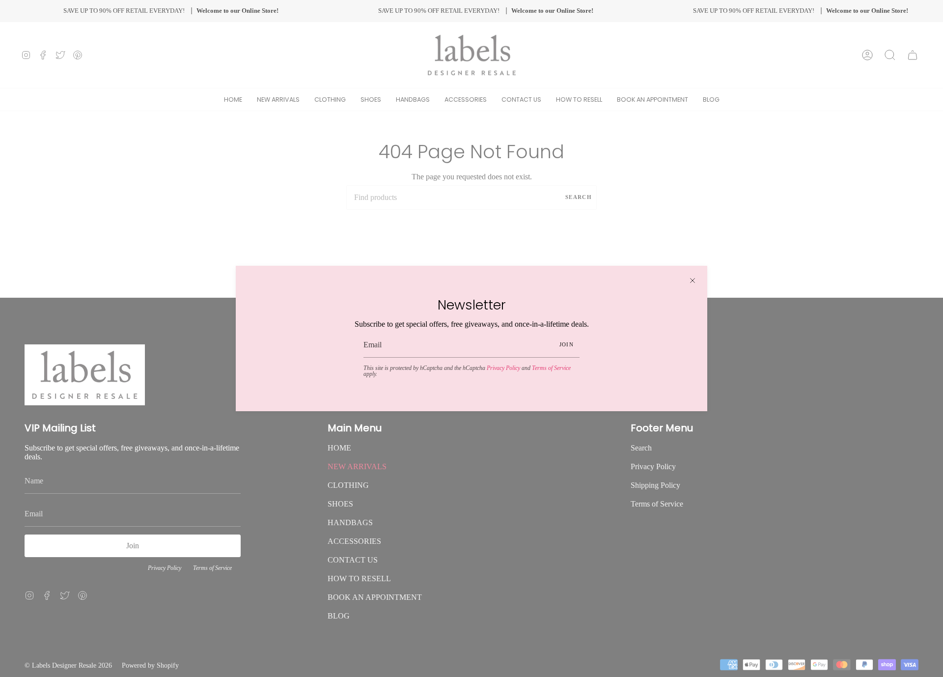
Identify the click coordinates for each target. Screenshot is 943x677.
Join (566, 344)
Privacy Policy (503, 368)
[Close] (692, 280)
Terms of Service (551, 368)
